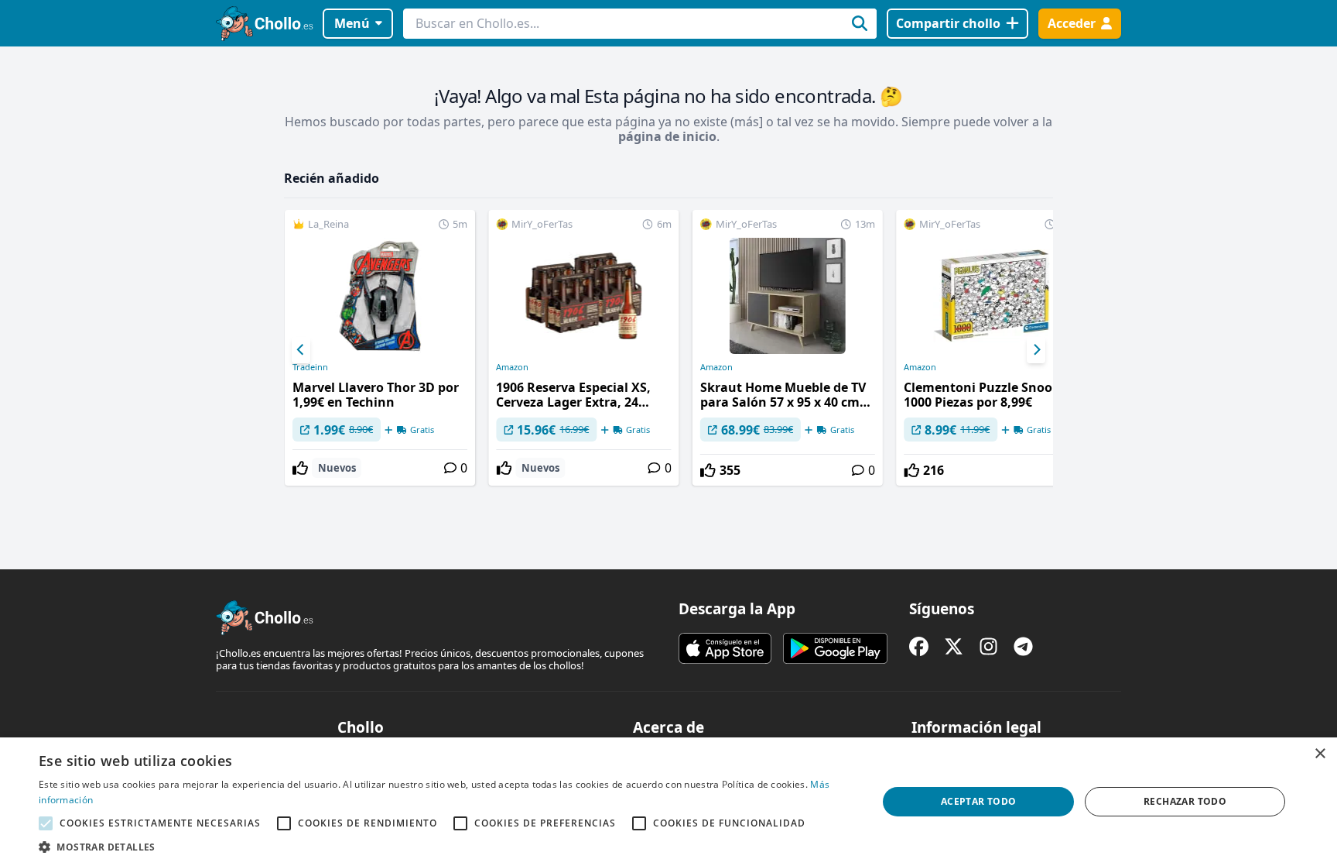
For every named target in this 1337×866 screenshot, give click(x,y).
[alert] (668, 801)
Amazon (512, 367)
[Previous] (301, 350)
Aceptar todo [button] (979, 801)
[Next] (1036, 350)
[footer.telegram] (1023, 646)
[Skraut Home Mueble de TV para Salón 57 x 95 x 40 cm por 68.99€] (787, 348)
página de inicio (667, 136)
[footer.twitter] (953, 646)
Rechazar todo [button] (1185, 801)
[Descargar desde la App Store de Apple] (725, 648)
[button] (446, 846)
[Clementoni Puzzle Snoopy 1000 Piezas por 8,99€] (991, 348)
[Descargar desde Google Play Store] (835, 648)
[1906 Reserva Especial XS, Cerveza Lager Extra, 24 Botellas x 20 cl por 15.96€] (583, 348)
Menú (352, 23)
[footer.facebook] (918, 646)
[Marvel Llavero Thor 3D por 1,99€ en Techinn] (380, 348)
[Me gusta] (300, 468)
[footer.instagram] (988, 646)
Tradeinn (310, 367)
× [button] (1319, 754)
